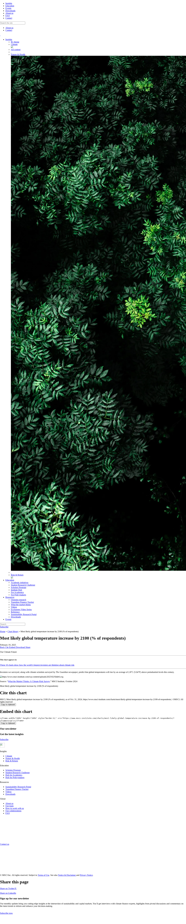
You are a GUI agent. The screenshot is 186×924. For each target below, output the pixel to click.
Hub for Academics (13, 775)
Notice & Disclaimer (67, 875)
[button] (2, 747)
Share (27, 647)
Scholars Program (13, 770)
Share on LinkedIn (8, 893)
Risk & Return (11, 761)
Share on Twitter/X (8, 888)
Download (20, 647)
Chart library (12, 631)
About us (9, 13)
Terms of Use (43, 875)
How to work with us (14, 808)
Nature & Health (12, 758)
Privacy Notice (86, 875)
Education (9, 6)
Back (2, 647)
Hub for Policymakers (14, 777)
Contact (8, 18)
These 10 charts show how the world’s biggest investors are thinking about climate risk (37, 665)
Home (2, 631)
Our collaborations (13, 811)
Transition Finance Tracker (16, 789)
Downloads (10, 11)
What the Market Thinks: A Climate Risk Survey (29, 681)
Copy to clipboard (8, 705)
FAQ (7, 15)
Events (8, 8)
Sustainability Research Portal (18, 787)
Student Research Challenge (17, 772)
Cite (7, 647)
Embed (12, 647)
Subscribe (4, 627)
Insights (8, 3)
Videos (8, 792)
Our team (9, 806)
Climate (8, 756)
